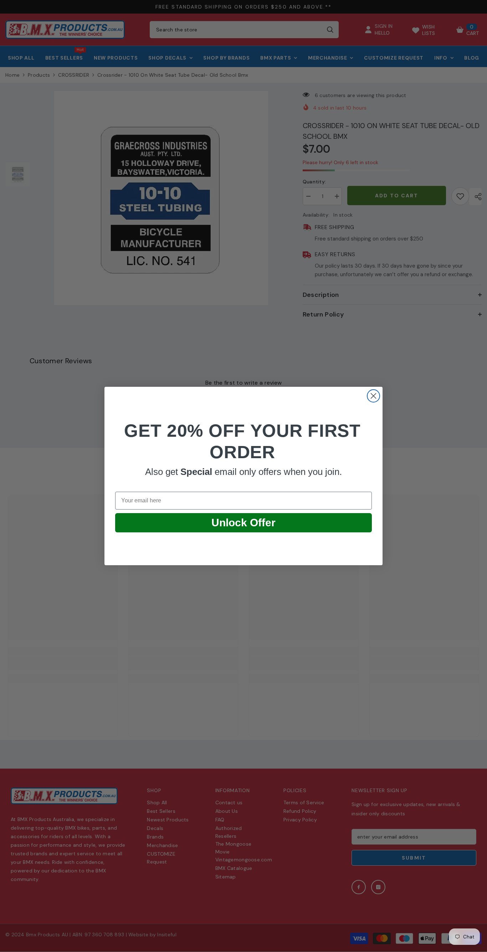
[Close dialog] (373, 396)
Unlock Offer (243, 522)
